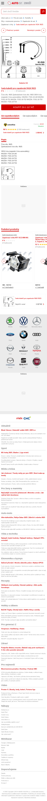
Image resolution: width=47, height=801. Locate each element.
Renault (23, 354)
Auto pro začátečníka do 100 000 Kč (12, 727)
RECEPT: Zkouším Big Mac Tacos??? (12, 638)
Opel (10, 354)
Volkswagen (23, 327)
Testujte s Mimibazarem (8, 743)
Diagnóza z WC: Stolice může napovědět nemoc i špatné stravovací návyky (23, 653)
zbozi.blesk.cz (5, 719)
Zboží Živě (4, 712)
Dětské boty (4, 760)
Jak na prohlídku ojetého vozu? (10, 722)
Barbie (3, 747)
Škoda (10, 327)
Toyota (37, 354)
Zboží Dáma (4, 717)
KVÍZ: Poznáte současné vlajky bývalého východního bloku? (19, 620)
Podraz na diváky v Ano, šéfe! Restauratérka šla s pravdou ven (19, 481)
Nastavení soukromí (17, 797)
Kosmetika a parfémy (7, 755)
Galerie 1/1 (23, 83)
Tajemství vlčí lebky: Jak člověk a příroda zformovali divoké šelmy (20, 676)
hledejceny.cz (5, 710)
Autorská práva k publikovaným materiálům (14, 793)
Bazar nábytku (5, 764)
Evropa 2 (4, 783)
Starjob (3, 773)
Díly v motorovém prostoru (10, 21)
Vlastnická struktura (30, 797)
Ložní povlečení (5, 762)
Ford (10, 340)
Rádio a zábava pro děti (8, 778)
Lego (2, 750)
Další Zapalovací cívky (9, 235)
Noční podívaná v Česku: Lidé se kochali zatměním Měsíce (18, 484)
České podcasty (6, 775)
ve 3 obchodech (7, 287)
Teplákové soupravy (7, 757)
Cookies (42, 795)
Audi (36, 340)
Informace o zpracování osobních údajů (27, 795)
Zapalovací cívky (7, 24)
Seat (23, 367)
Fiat (37, 367)
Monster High (5, 745)
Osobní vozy (5, 714)
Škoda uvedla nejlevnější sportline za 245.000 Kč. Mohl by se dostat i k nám (23, 529)
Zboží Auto (4, 729)
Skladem (41, 126)
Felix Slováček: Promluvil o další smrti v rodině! (15, 697)
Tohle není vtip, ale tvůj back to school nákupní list (15, 632)
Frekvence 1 (5, 780)
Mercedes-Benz (37, 327)
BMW (23, 340)
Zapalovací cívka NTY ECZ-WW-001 (15, 238)
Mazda (10, 367)
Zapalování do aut (29, 21)
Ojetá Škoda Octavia (7, 732)
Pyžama (3, 752)
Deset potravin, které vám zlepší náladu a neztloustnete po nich (19, 656)
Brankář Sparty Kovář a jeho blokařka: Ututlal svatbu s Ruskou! (19, 464)
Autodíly (28, 18)
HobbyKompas (5, 724)
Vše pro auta (17, 18)
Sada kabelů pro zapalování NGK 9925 (18, 88)
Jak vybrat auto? (6, 734)
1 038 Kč (39, 133)
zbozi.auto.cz (6, 18)
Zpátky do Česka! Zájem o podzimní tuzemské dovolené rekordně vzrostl (22, 613)
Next (43, 261)
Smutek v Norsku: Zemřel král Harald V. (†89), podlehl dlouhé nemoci (21, 479)
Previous (4, 261)
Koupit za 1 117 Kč (23, 107)
